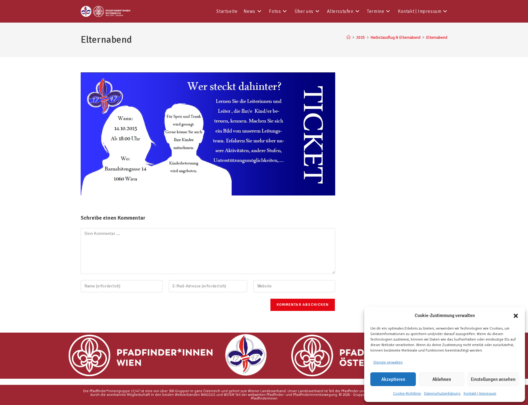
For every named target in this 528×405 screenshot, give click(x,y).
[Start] (348, 37)
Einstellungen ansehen (493, 379)
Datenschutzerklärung (442, 393)
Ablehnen (441, 379)
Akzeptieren (393, 379)
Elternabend (436, 37)
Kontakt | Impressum (480, 393)
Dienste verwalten (388, 362)
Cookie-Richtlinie (407, 393)
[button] (516, 316)
